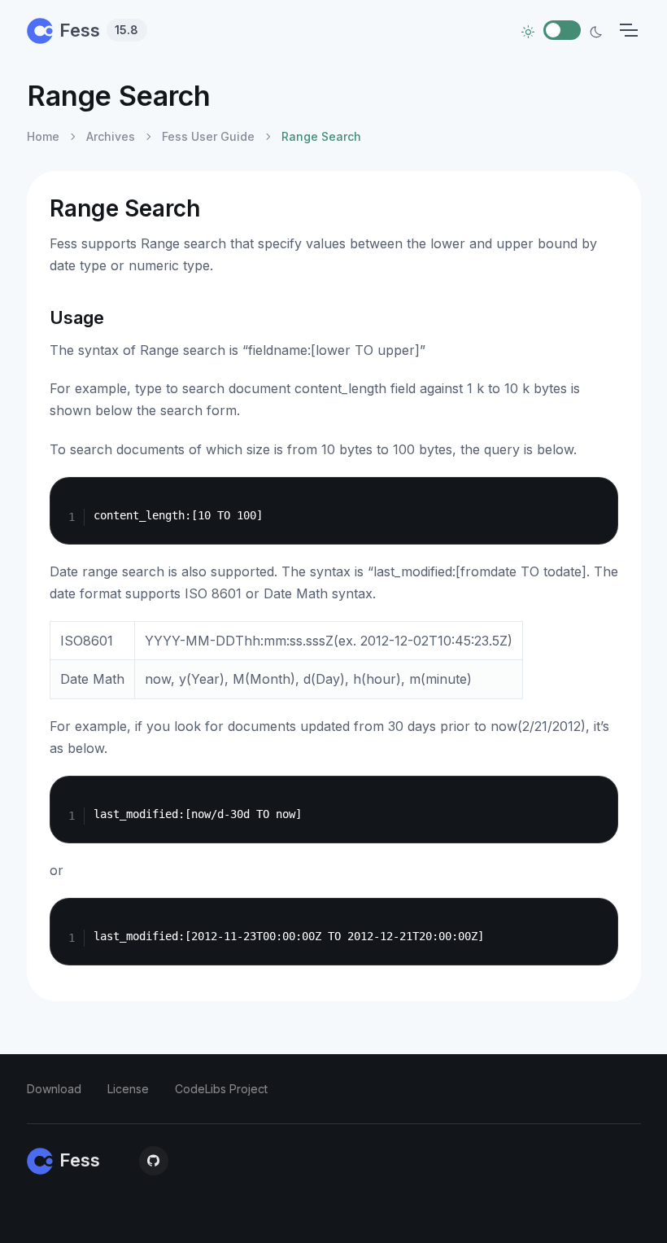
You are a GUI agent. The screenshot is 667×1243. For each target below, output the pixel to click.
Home (43, 136)
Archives (110, 136)
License (128, 1089)
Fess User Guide (208, 136)
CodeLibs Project (221, 1089)
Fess (99, 30)
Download (54, 1089)
